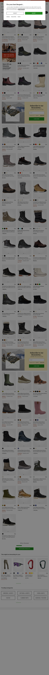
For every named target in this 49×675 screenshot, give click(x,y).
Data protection (21, 9)
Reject (15, 13)
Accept (34, 13)
